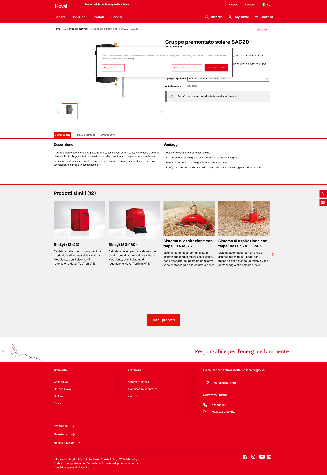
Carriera (250, 4)
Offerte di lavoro (138, 381)
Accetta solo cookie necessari (187, 68)
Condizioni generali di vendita (71, 467)
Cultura (58, 396)
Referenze (61, 426)
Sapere (60, 17)
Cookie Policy (109, 459)
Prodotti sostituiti (78, 28)
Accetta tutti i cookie (216, 68)
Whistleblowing (128, 459)
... (65, 28)
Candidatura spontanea (143, 389)
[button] (221, 382)
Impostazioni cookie (113, 68)
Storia (57, 403)
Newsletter (61, 434)
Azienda (233, 4)
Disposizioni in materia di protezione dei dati (113, 463)
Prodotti (98, 17)
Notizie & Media (64, 443)
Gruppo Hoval (63, 389)
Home (57, 28)
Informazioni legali (65, 459)
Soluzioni (79, 17)
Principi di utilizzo (88, 459)
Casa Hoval (61, 381)
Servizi (116, 17)
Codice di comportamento (69, 463)
